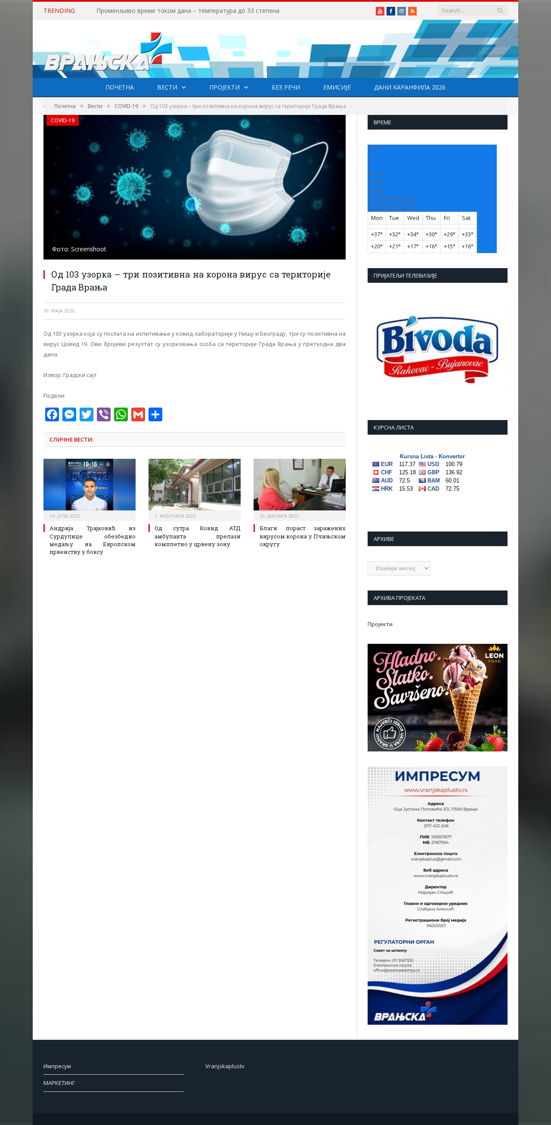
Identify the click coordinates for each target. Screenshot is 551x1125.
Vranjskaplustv (225, 1066)
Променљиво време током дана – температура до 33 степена (187, 11)
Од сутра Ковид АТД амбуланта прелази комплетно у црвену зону (198, 535)
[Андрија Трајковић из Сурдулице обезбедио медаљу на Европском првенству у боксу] (89, 489)
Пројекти (224, 87)
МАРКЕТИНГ (59, 1083)
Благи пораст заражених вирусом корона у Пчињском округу (303, 535)
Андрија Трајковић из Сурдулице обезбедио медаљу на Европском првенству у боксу (93, 540)
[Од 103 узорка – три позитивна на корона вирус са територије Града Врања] (194, 188)
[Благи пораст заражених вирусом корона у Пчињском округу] (300, 489)
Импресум (57, 1066)
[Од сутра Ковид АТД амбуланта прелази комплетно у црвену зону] (195, 489)
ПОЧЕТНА (119, 87)
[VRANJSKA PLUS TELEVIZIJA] (108, 49)
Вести (167, 87)
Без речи (286, 87)
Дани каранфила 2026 (410, 87)
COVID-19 (62, 120)
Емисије (337, 87)
